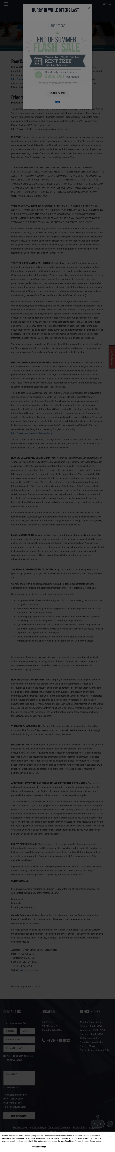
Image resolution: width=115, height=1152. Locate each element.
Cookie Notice (95, 1141)
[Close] (110, 1136)
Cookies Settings (39, 1147)
